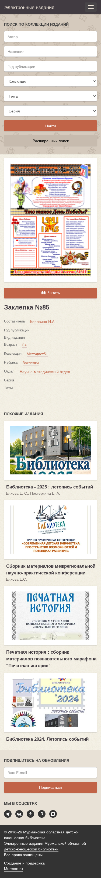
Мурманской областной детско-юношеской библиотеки (45, 846)
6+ (24, 344)
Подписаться (50, 787)
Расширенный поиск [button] (51, 140)
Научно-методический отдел (45, 371)
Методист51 (37, 353)
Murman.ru (13, 868)
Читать (53, 292)
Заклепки (31, 362)
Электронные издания (29, 7)
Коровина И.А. (42, 321)
